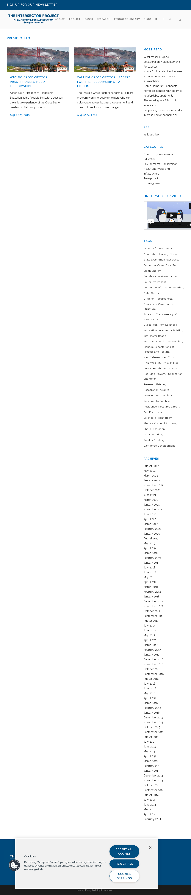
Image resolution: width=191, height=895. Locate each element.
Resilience (150, 406)
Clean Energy (152, 270)
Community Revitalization (159, 154)
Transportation (152, 178)
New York (168, 357)
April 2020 (150, 519)
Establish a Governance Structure (159, 306)
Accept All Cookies (124, 851)
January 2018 (152, 596)
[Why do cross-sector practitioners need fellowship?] (38, 59)
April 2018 (150, 582)
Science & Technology (158, 417)
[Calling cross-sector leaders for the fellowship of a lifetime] (105, 59)
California (150, 265)
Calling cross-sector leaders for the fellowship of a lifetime (104, 82)
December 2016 (153, 659)
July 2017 (149, 625)
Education (150, 159)
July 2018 (149, 567)
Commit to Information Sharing (163, 287)
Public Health (152, 368)
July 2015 (149, 741)
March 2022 (151, 475)
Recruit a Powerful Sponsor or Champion (163, 376)
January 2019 (151, 562)
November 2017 (153, 606)
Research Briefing (155, 384)
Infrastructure (151, 173)
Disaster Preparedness (158, 298)
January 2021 (151, 504)
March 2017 (150, 644)
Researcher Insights (156, 390)
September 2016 (154, 673)
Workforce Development (159, 445)
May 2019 (149, 543)
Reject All (124, 863)
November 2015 (153, 722)
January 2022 (152, 480)
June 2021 (150, 494)
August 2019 (151, 538)
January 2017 (151, 654)
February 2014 (152, 819)
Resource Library (169, 406)
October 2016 (152, 669)
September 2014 (154, 790)
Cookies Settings (124, 876)
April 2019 (150, 548)
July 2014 (149, 799)
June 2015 (150, 746)
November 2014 (153, 780)
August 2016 (151, 678)
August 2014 (151, 794)
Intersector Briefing (171, 330)
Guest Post (150, 324)
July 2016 (149, 683)
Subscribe (152, 134)
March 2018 (151, 586)
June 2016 (150, 688)
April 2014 (150, 814)
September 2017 (153, 615)
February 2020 (153, 528)
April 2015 (150, 756)
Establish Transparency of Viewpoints (160, 317)
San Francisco (153, 412)
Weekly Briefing (154, 440)
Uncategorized (153, 183)
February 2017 (152, 649)
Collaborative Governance (160, 276)
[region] (86, 863)
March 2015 (150, 761)
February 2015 (152, 765)
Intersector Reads (155, 336)
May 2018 (149, 577)
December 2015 (153, 717)
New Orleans (152, 357)
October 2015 (152, 727)
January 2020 (152, 533)
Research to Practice (157, 401)
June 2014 (150, 804)
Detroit (155, 293)
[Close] (150, 847)
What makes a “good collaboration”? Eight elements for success (162, 61)
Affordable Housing (156, 254)
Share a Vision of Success (160, 423)
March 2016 (151, 702)
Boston (174, 254)
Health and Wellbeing (157, 168)
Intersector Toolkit (155, 341)
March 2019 (151, 553)
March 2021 (151, 499)
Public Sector (170, 368)
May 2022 (150, 470)
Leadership (175, 341)
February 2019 (152, 557)
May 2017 (149, 635)
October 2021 (152, 490)
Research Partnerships (158, 395)
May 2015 (149, 751)
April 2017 (150, 640)
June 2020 (150, 514)
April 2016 (150, 698)
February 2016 (152, 707)
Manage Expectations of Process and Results (159, 349)
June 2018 (150, 572)
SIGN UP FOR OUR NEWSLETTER (32, 4)
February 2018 (152, 591)
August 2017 (151, 620)
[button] (14, 865)
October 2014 (152, 785)
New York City (152, 363)
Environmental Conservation (160, 163)
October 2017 (152, 611)
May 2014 (149, 809)
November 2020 (154, 509)
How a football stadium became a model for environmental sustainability (163, 76)
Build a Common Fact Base (161, 259)
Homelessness (168, 324)
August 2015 (151, 736)
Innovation (150, 330)
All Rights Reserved (103, 890)
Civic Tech (172, 265)
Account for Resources (158, 248)
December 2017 (153, 601)
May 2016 (149, 693)
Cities (160, 265)
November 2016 (153, 664)
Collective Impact (155, 282)
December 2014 (153, 775)
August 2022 (151, 465)
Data (147, 293)
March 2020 (151, 523)
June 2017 (150, 630)
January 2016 (152, 712)
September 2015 (153, 732)
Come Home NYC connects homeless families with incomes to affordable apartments (163, 90)
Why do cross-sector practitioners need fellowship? (29, 82)
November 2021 (153, 485)
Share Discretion (154, 429)
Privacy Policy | (85, 890)
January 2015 (151, 770)
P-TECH (175, 363)
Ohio (166, 363)
